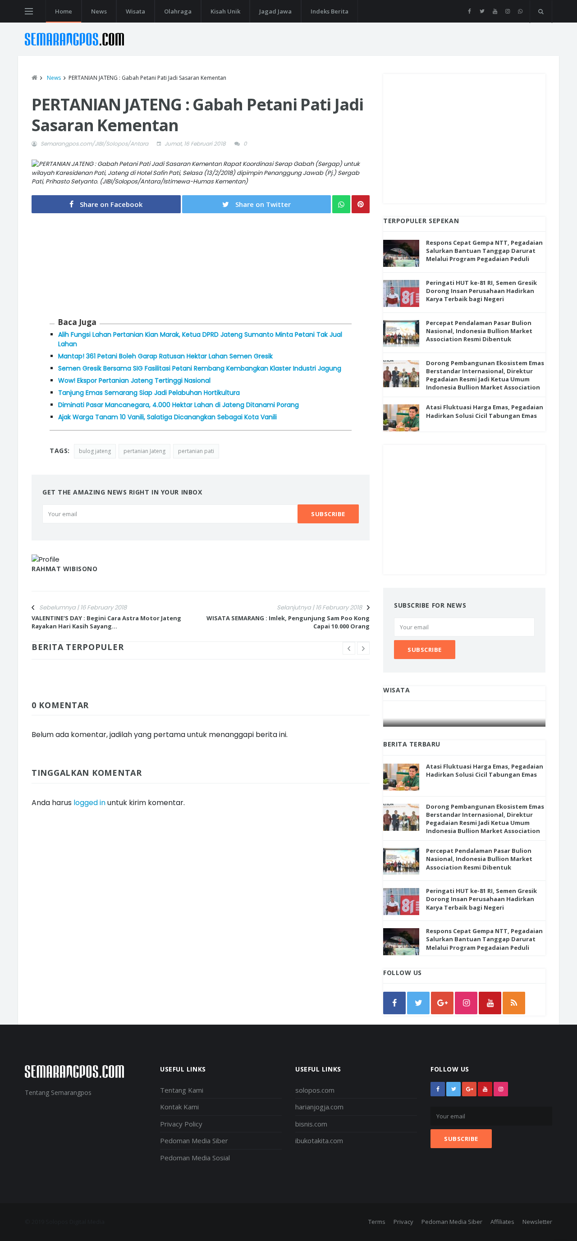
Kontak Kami (179, 1106)
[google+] (469, 1089)
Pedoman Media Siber (194, 1140)
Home (63, 11)
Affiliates (502, 1222)
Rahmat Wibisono (64, 568)
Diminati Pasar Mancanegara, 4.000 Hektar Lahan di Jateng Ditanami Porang (178, 404)
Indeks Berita (329, 11)
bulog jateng (95, 451)
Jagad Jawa (275, 11)
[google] (442, 1003)
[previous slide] (349, 648)
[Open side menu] (29, 11)
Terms (376, 1222)
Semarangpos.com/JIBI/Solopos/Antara (94, 143)
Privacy (403, 1222)
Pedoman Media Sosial (195, 1157)
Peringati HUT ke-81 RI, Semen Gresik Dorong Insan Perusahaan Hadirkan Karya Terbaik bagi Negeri (481, 291)
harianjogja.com (319, 1106)
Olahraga (178, 11)
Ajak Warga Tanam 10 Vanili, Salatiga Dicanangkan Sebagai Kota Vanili (167, 416)
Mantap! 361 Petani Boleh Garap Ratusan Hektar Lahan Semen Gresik (165, 356)
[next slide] (363, 648)
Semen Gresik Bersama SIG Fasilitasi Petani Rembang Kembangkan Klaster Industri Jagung (199, 368)
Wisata (135, 11)
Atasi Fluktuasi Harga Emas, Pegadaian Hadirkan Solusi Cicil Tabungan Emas (484, 411)
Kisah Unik (225, 11)
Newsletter (537, 1222)
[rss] (514, 1003)
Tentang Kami (181, 1089)
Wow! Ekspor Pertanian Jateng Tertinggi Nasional (134, 380)
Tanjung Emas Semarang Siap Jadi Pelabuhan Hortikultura (149, 392)
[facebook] (469, 11)
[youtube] (495, 11)
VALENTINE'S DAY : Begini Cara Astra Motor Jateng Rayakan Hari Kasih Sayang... (106, 622)
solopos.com (314, 1089)
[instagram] (507, 11)
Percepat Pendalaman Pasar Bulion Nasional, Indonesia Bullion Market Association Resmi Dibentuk (479, 331)
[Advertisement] (464, 137)
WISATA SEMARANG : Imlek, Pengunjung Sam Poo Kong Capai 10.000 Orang (288, 622)
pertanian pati (196, 451)
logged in (89, 802)
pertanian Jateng (144, 451)
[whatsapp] (520, 11)
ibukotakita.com (319, 1140)
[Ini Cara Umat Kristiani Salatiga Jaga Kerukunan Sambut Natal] (465, 718)
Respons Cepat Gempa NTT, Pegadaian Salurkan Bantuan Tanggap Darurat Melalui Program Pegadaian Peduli (484, 250)
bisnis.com (311, 1123)
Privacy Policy (181, 1123)
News (99, 11)
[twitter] (482, 11)
